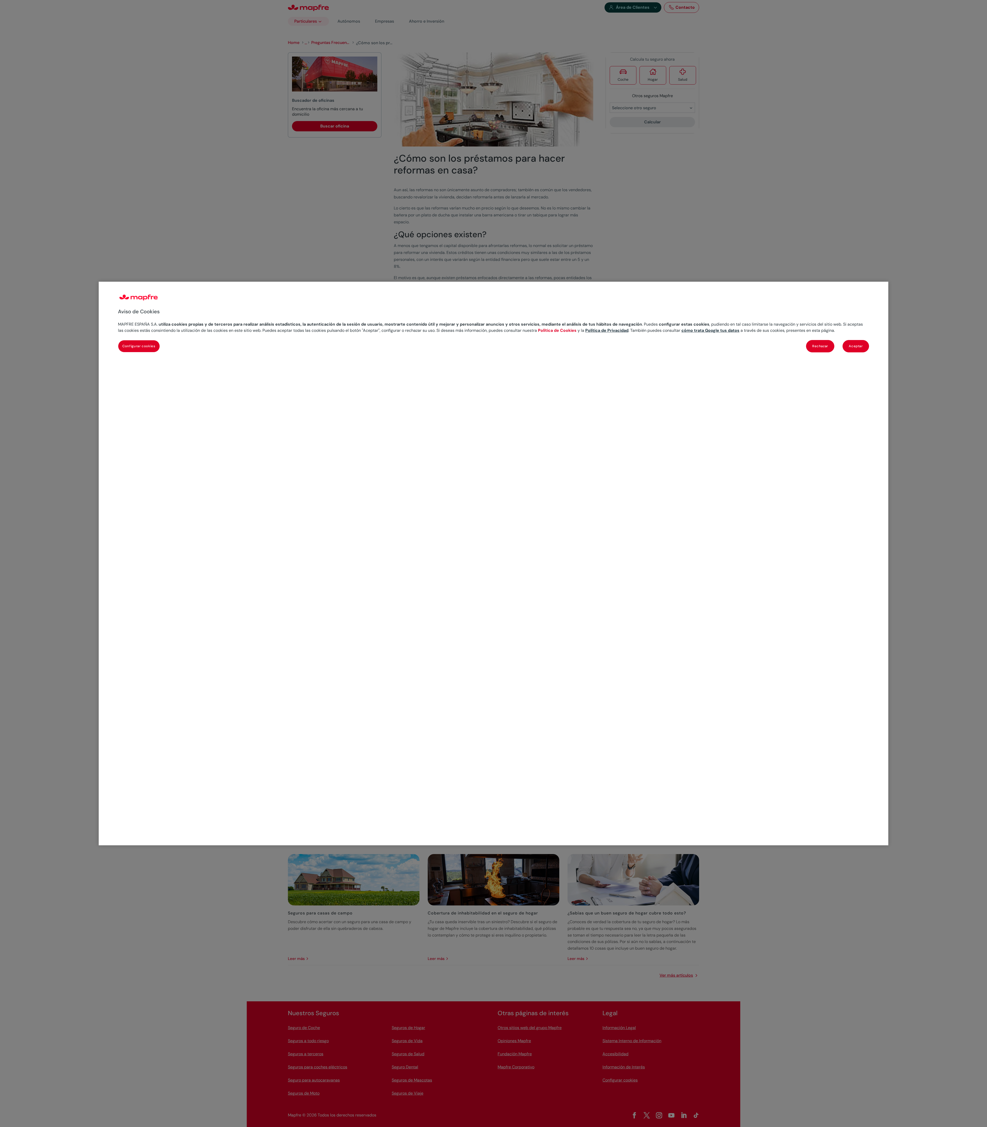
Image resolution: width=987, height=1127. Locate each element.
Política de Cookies (557, 330)
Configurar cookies (139, 346)
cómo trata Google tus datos (710, 330)
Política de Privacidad (606, 330)
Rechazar (820, 346)
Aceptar (856, 346)
